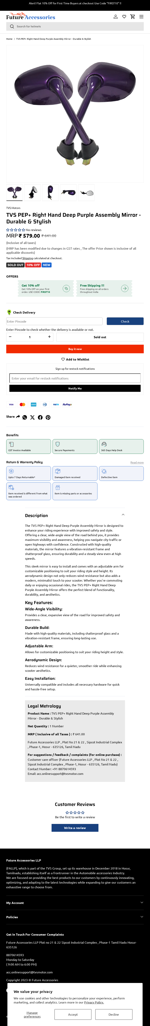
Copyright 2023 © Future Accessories (32, 980)
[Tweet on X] (32, 416)
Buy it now (75, 349)
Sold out (100, 337)
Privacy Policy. (94, 1002)
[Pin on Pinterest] (48, 416)
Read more (137, 462)
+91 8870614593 (64, 769)
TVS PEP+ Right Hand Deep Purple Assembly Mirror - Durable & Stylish (53, 39)
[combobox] (75, 26)
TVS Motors (13, 208)
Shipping (27, 258)
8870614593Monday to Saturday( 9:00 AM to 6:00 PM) (21, 959)
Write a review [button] (75, 828)
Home (9, 39)
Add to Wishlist (77, 359)
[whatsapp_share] (25, 416)
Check (125, 321)
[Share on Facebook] (40, 416)
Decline (114, 1014)
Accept (73, 1014)
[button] (133, 16)
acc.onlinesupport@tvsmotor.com (60, 773)
